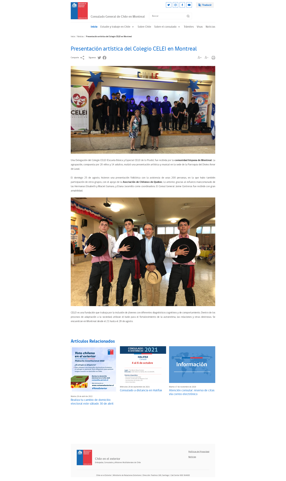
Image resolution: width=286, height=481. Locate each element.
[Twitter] (168, 5)
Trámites (189, 27)
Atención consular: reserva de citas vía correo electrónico (191, 392)
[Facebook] (182, 5)
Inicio (94, 27)
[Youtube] (189, 5)
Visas (200, 27)
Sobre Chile (144, 27)
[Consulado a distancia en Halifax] (143, 364)
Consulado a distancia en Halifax (141, 390)
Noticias (210, 27)
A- (207, 58)
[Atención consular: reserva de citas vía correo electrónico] (192, 364)
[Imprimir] (213, 58)
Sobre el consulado (165, 27)
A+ (200, 58)
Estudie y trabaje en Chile (115, 27)
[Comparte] (82, 58)
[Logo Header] (79, 10)
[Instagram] (175, 5)
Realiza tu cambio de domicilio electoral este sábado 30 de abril (92, 402)
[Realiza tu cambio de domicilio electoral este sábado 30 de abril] (94, 369)
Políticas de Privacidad (198, 451)
